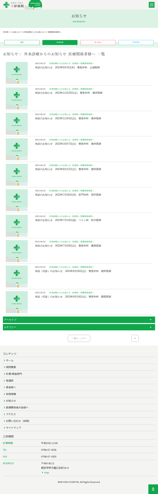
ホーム (9, 360)
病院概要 (11, 367)
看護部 (9, 380)
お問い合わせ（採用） (18, 421)
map (46, 472)
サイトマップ (13, 427)
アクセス (11, 414)
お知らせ (11, 400)
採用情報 (11, 394)
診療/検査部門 (14, 374)
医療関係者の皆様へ (17, 407)
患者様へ (11, 387)
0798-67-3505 (48, 450)
